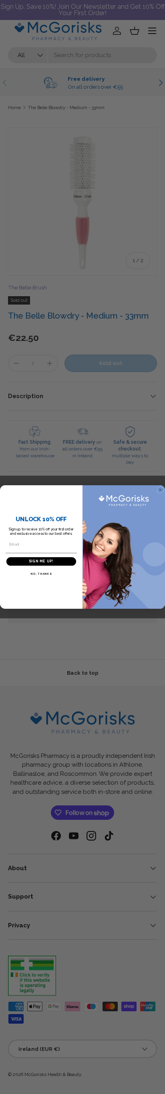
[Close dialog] (160, 489)
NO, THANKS (41, 574)
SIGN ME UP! (41, 562)
